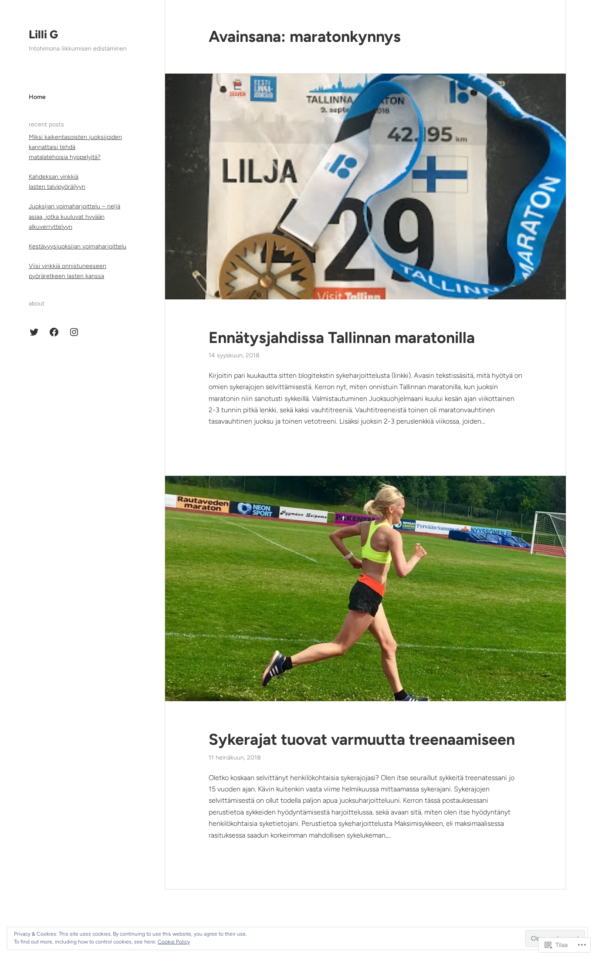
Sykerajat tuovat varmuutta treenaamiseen (362, 739)
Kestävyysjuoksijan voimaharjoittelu (77, 246)
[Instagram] (74, 332)
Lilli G (43, 34)
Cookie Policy (174, 942)
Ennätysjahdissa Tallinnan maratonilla (342, 337)
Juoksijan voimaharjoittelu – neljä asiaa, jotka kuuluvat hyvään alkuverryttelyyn (74, 216)
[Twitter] (34, 332)
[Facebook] (54, 332)
